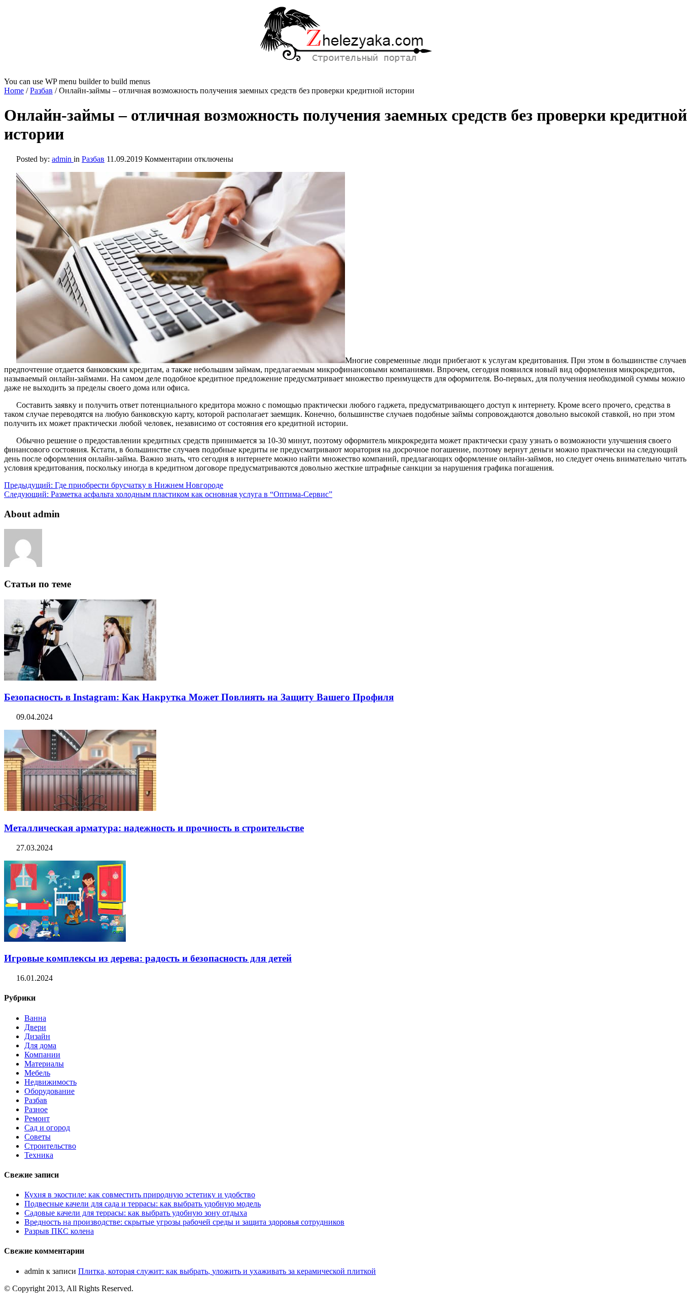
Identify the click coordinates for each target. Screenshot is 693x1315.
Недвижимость (50, 1082)
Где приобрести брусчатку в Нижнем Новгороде (113, 485)
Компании (42, 1054)
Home (14, 90)
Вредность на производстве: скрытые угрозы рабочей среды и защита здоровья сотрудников (184, 1222)
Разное (36, 1109)
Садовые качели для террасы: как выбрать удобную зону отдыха (135, 1213)
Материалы (44, 1063)
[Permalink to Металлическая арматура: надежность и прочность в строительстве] (80, 808)
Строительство (50, 1146)
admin (63, 159)
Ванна (35, 1018)
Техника (38, 1155)
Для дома (40, 1045)
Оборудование (49, 1091)
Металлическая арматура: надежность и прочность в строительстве (154, 828)
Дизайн (37, 1036)
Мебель (37, 1073)
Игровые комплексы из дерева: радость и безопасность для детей (148, 958)
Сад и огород (47, 1127)
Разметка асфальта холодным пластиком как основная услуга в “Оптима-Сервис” (168, 494)
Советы (37, 1136)
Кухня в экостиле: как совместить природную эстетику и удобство (139, 1194)
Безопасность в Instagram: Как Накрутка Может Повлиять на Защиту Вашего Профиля (199, 697)
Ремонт (37, 1118)
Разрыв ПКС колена (59, 1231)
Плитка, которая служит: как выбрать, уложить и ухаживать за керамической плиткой (227, 1271)
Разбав (41, 90)
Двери (35, 1027)
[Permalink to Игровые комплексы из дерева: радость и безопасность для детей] (65, 939)
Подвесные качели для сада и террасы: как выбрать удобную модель (142, 1203)
